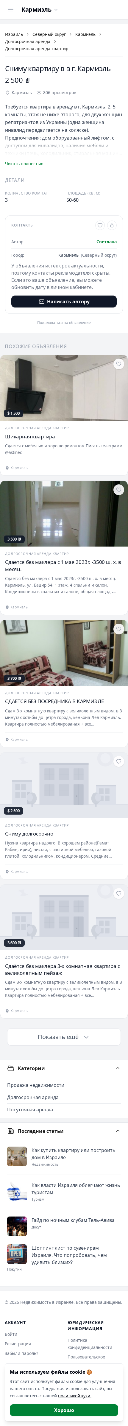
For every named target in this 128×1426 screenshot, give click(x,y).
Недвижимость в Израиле (47, 1302)
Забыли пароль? (21, 1353)
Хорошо (64, 1410)
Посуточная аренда (30, 1109)
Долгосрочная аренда (27, 41)
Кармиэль (85, 34)
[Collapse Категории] (118, 1068)
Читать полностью (24, 163)
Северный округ (49, 34)
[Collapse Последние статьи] (118, 1131)
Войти (11, 1334)
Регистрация (18, 1344)
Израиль (14, 34)
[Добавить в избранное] (100, 225)
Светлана (106, 241)
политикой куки (74, 1396)
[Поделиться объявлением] (112, 225)
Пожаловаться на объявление (64, 322)
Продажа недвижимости (35, 1085)
